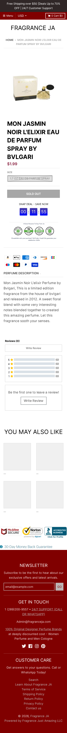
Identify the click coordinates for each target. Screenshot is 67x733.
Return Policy (33, 699)
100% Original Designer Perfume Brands (33, 629)
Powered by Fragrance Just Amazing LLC (33, 720)
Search (33, 680)
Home (10, 39)
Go (59, 586)
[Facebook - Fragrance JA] (30, 646)
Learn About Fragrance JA (33, 684)
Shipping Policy (33, 694)
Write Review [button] (33, 348)
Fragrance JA (33, 28)
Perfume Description (21, 273)
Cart (57, 15)
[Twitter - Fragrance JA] (24, 646)
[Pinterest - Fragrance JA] (43, 646)
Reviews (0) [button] (12, 340)
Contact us (33, 708)
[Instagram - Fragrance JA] (37, 646)
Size (9, 172)
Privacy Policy (33, 703)
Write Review (33, 401)
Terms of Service (34, 689)
